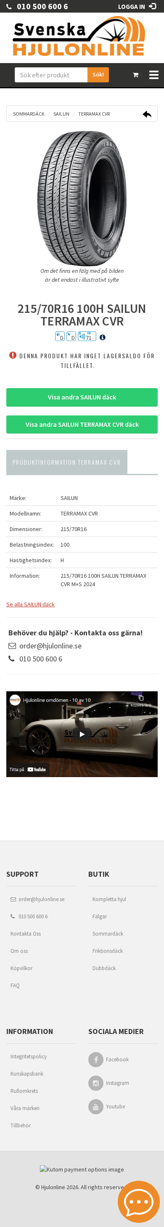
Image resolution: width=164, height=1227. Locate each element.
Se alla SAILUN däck (30, 604)
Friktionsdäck (108, 951)
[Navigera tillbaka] (147, 115)
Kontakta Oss (26, 933)
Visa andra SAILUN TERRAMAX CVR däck (82, 424)
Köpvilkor (21, 968)
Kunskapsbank (27, 1073)
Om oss (19, 951)
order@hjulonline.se (50, 646)
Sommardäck (108, 933)
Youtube (115, 1106)
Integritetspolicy (29, 1056)
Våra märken (25, 1108)
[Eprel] (103, 337)
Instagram (117, 1083)
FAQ (15, 985)
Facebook (117, 1059)
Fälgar (100, 916)
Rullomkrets (24, 1091)
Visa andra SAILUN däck (82, 397)
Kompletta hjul (109, 899)
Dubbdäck (104, 968)
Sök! (98, 74)
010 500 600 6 (40, 6)
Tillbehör (21, 1125)
